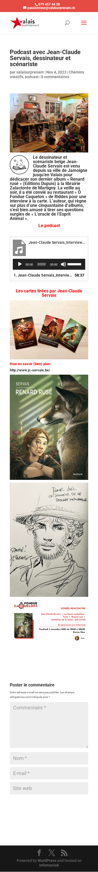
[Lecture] (20, 264)
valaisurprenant (30, 72)
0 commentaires (55, 77)
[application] (49, 264)
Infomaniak (49, 865)
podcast (32, 77)
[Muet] (63, 264)
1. (44, 275)
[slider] (75, 264)
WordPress (47, 860)
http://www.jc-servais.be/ (30, 370)
